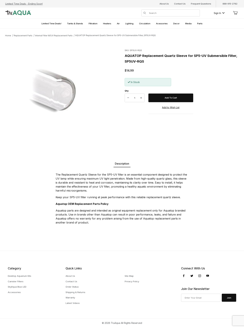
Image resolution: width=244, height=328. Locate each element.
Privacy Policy (132, 281)
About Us (164, 3)
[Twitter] (192, 275)
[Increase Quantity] (141, 98)
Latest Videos (73, 303)
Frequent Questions (201, 3)
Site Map (129, 276)
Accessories (14, 292)
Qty (127, 90)
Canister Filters (15, 281)
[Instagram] (200, 275)
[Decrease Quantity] (128, 98)
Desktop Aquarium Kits (19, 276)
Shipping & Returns (75, 292)
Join (229, 297)
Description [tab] (122, 163)
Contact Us (180, 3)
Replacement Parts (23, 35)
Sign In (217, 13)
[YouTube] (207, 275)
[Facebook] (183, 275)
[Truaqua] (18, 12)
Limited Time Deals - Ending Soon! (24, 3)
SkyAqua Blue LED (17, 286)
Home (8, 35)
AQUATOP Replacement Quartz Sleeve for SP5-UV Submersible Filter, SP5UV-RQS (115, 35)
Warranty (70, 297)
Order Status (72, 286)
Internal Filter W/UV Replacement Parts (54, 35)
